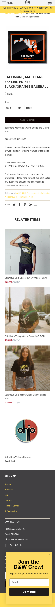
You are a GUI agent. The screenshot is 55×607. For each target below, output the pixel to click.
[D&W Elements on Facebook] (6, 545)
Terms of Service (12, 506)
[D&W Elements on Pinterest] (11, 545)
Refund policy (11, 511)
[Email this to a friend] (35, 204)
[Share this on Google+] (29, 204)
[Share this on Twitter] (13, 204)
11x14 (18, 108)
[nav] (7, 3)
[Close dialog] (49, 554)
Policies (8, 500)
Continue (29, 592)
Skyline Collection (42, 193)
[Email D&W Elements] (22, 545)
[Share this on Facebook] (19, 204)
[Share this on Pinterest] (24, 204)
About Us (9, 489)
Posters (30, 193)
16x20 (28, 108)
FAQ (6, 495)
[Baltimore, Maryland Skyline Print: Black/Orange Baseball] (27, 47)
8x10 (8, 108)
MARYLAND (20, 193)
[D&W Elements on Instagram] (17, 545)
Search (8, 484)
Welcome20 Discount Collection (19, 197)
